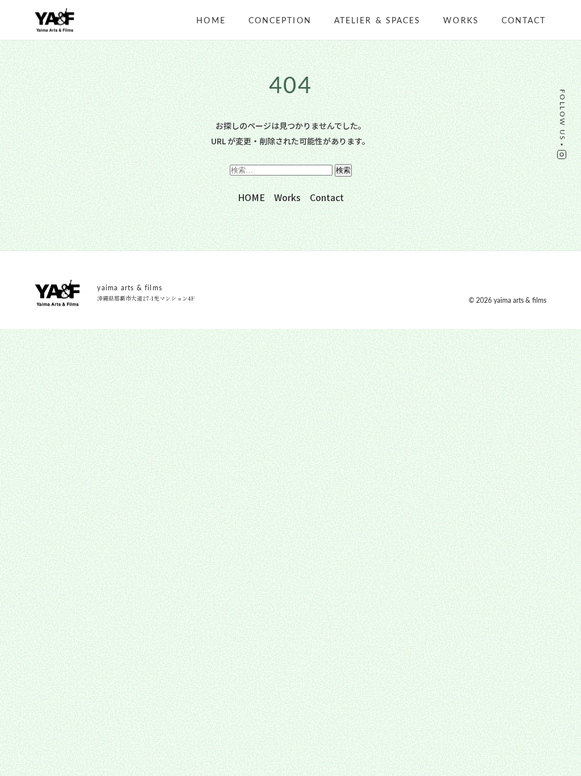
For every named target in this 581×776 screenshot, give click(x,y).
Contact (524, 21)
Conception (280, 21)
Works (461, 21)
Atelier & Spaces (377, 21)
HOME (210, 21)
